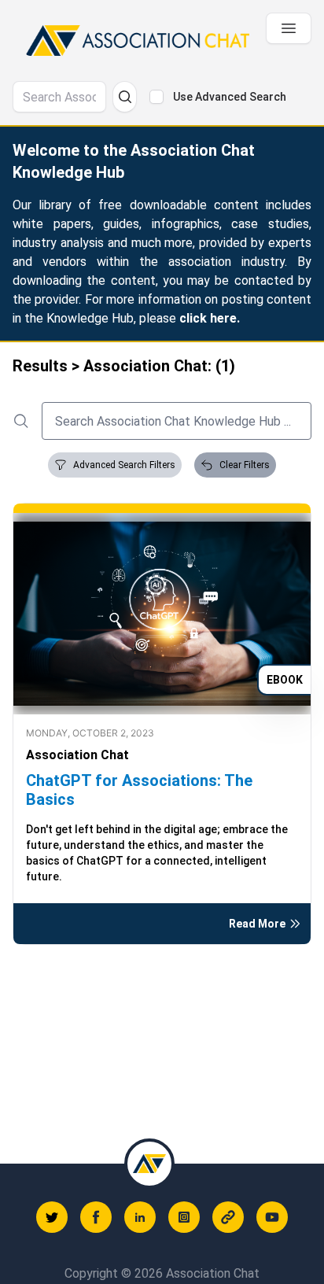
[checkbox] (156, 97)
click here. (209, 318)
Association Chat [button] (77, 754)
